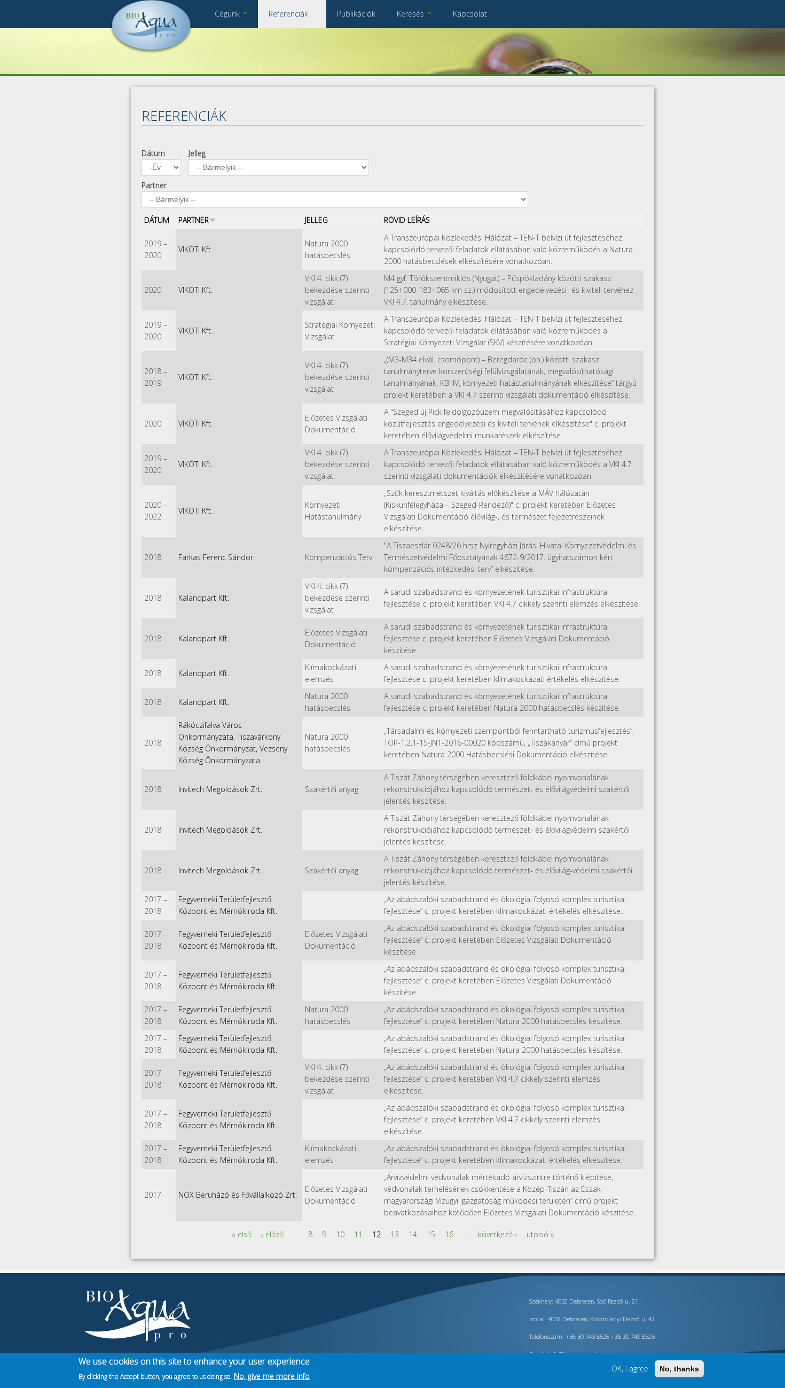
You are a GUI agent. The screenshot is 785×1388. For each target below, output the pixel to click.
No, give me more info (272, 1375)
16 (449, 1234)
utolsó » (540, 1234)
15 (431, 1234)
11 (358, 1234)
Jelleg (197, 153)
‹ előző (272, 1234)
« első (242, 1234)
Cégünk (228, 14)
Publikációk (356, 14)
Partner (154, 185)
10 (340, 1234)
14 (413, 1234)
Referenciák (289, 14)
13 (394, 1234)
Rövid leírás (407, 220)
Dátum (153, 153)
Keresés (411, 14)
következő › (497, 1234)
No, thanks (679, 1368)
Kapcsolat (470, 14)
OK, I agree (629, 1368)
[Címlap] (151, 50)
